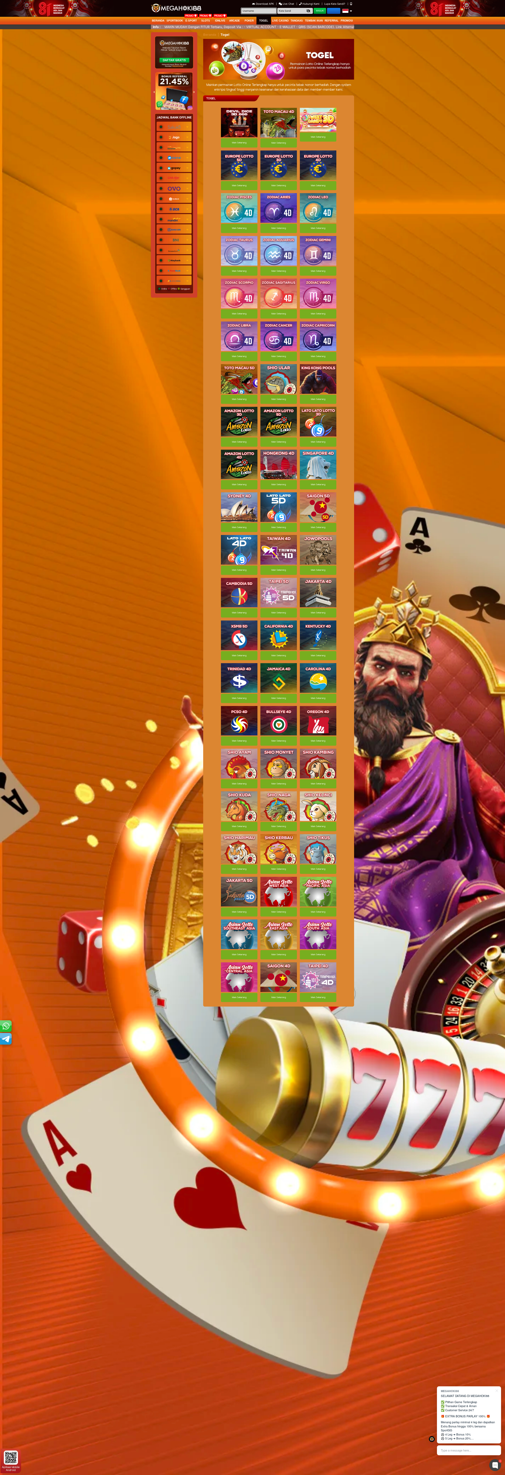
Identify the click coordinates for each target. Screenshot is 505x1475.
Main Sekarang (239, 142)
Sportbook (174, 20)
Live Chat (288, 3)
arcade (234, 20)
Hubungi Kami (311, 3)
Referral (332, 20)
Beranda (158, 20)
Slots (205, 20)
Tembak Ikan (314, 20)
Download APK (265, 3)
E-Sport (191, 20)
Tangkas (297, 20)
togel (263, 20)
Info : (157, 27)
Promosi (347, 20)
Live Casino (280, 20)
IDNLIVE (220, 20)
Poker (249, 20)
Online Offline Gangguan (175, 289)
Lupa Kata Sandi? (335, 3)
